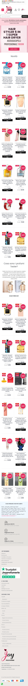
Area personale (5, 583)
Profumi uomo (5, 632)
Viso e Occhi (5, 646)
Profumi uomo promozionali (9, 639)
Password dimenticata (6, 590)
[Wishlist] (19, 10)
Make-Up (3, 608)
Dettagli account (5, 588)
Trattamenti (4, 641)
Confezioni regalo (5, 601)
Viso (3, 613)
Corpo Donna (5, 620)
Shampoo (4, 599)
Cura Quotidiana (5, 603)
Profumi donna (5, 629)
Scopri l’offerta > (14, 49)
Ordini (2, 587)
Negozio (3, 553)
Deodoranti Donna (6, 622)
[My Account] (15, 10)
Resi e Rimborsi (5, 560)
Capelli (3, 596)
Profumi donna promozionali (20, 109)
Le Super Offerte (4, 76)
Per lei (2, 615)
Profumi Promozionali (12, 76)
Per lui (2, 624)
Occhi (3, 611)
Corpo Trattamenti (6, 643)
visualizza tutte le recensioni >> (8, 515)
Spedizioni (4, 564)
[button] (2, 10)
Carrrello (3, 585)
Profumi (9, 387)
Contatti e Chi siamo (6, 557)
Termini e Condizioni (6, 559)
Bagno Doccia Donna (7, 618)
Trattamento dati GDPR (6, 562)
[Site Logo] (8, 9)
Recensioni (4, 555)
